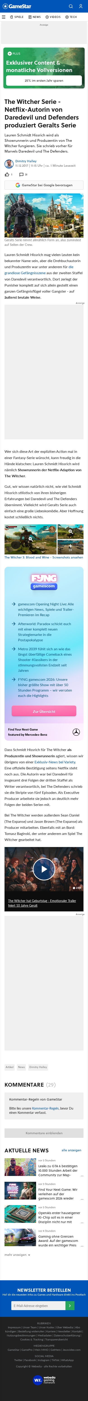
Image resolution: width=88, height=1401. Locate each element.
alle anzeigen (71, 1150)
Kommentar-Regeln (45, 1108)
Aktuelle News (27, 1150)
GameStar (13, 1350)
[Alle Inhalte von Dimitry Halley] (9, 164)
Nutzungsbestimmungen (21, 1335)
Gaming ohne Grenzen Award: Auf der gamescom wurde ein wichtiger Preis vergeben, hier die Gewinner (58, 1245)
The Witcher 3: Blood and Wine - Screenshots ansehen (44, 557)
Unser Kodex (46, 1327)
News (21, 1067)
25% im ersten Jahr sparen (44, 80)
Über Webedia (64, 1327)
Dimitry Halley (26, 161)
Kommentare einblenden (44, 1133)
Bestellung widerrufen (31, 1331)
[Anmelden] (69, 1305)
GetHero (56, 1350)
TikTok (55, 1360)
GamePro (26, 1350)
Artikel (10, 1067)
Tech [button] (73, 17)
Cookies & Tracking (31, 1339)
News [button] (37, 17)
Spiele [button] (19, 17)
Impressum (14, 1327)
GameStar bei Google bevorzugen (47, 185)
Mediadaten (45, 1335)
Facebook (30, 1360)
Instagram (43, 1360)
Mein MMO (42, 1350)
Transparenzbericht (56, 1339)
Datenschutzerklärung (67, 1335)
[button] (70, 6)
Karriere (51, 1331)
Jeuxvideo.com (72, 1350)
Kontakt (77, 1331)
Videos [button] (55, 17)
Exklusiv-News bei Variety (55, 761)
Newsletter (64, 1331)
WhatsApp (67, 1360)
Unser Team (30, 1327)
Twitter (18, 1360)
